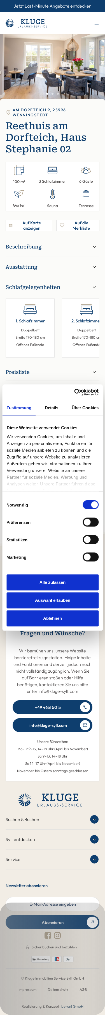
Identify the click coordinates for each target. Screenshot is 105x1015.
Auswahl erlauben (52, 600)
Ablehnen (52, 618)
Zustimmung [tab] (18, 407)
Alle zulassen (52, 582)
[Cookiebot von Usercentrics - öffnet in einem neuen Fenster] (75, 392)
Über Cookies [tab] (85, 407)
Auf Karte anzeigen (31, 225)
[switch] (91, 522)
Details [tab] (52, 407)
